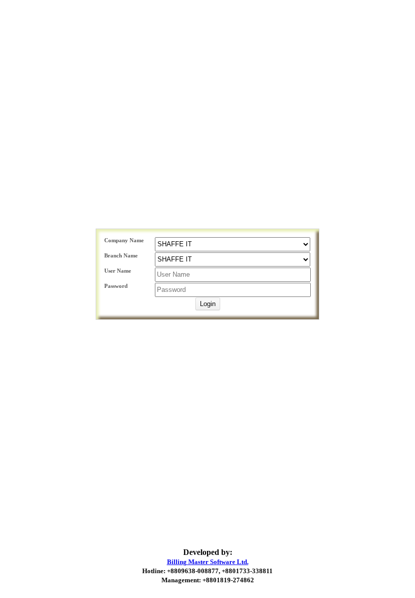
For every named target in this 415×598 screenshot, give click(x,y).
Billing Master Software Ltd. (207, 562)
